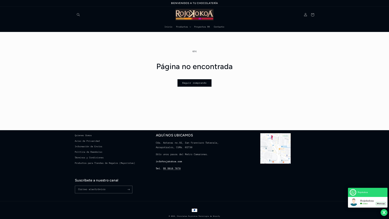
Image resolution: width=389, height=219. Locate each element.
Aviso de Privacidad (87, 141)
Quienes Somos (83, 135)
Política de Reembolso (88, 152)
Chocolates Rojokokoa (187, 216)
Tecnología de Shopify (209, 216)
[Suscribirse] (128, 189)
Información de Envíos (88, 146)
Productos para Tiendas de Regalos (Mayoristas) (105, 163)
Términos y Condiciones (89, 157)
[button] (78, 14)
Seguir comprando (194, 83)
